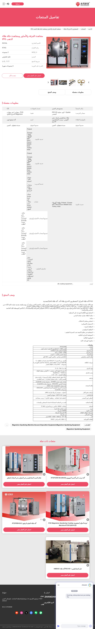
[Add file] (90, 626)
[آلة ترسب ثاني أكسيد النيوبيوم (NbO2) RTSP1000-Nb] (67, 461)
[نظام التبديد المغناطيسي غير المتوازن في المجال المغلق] (24, 460)
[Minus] (58, 585)
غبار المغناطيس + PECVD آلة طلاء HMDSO (68, 569)
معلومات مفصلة (78, 92)
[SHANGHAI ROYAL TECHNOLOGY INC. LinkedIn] (21, 613)
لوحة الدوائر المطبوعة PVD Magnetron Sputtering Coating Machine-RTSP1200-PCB (67, 524)
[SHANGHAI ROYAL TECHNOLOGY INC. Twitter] (26, 613)
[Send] (58, 626)
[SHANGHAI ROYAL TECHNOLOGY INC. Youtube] (16, 613)
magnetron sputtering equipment (78, 429)
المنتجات (83, 29)
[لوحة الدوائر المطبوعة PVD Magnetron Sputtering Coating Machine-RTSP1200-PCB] (67, 506)
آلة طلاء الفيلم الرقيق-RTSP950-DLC (24, 523)
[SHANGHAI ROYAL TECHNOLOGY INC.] (82, 4)
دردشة (18, 4)
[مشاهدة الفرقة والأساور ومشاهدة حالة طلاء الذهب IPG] (68, 54)
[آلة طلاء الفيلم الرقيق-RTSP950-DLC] (24, 506)
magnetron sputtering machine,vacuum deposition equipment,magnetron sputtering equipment (46, 425)
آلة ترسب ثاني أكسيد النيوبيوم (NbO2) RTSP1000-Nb (68, 478)
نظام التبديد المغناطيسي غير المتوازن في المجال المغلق (24, 478)
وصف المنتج (52, 92)
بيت (89, 29)
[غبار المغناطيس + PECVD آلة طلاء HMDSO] (67, 551)
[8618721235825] (40, 613)
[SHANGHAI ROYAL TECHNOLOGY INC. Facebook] (31, 613)
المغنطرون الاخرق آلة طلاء (71, 29)
